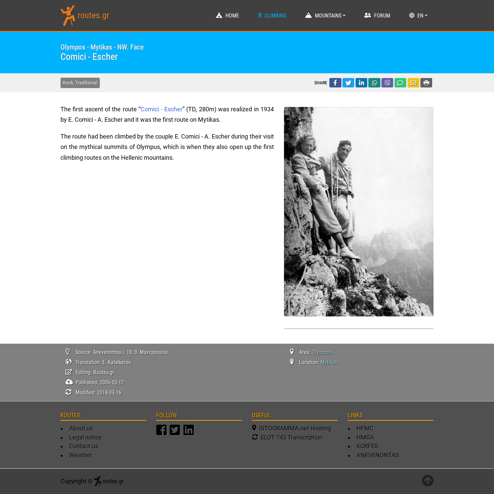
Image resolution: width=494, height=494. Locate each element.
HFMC (365, 428)
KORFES (367, 446)
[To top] (428, 481)
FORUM (382, 15)
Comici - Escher (161, 109)
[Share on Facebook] (335, 82)
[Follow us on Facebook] (162, 433)
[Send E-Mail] (413, 82)
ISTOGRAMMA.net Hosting (293, 428)
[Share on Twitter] (348, 82)
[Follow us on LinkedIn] (189, 433)
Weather (80, 455)
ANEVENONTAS (378, 455)
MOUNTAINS (328, 15)
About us (81, 428)
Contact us (83, 446)
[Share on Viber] (387, 82)
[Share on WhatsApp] (374, 82)
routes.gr (93, 15)
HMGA (365, 437)
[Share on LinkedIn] (361, 82)
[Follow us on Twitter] (176, 433)
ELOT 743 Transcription (290, 437)
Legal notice (85, 437)
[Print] (426, 82)
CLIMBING (275, 15)
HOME (232, 15)
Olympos (321, 352)
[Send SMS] (400, 82)
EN (420, 15)
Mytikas (329, 362)
